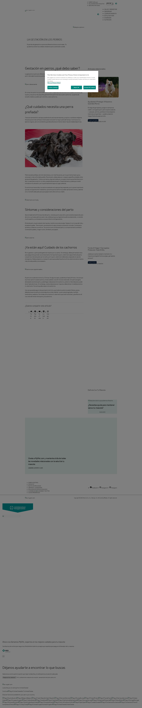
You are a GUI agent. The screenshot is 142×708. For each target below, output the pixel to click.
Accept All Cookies (89, 87)
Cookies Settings (53, 87)
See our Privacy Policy (54, 82)
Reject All (76, 87)
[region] (71, 81)
